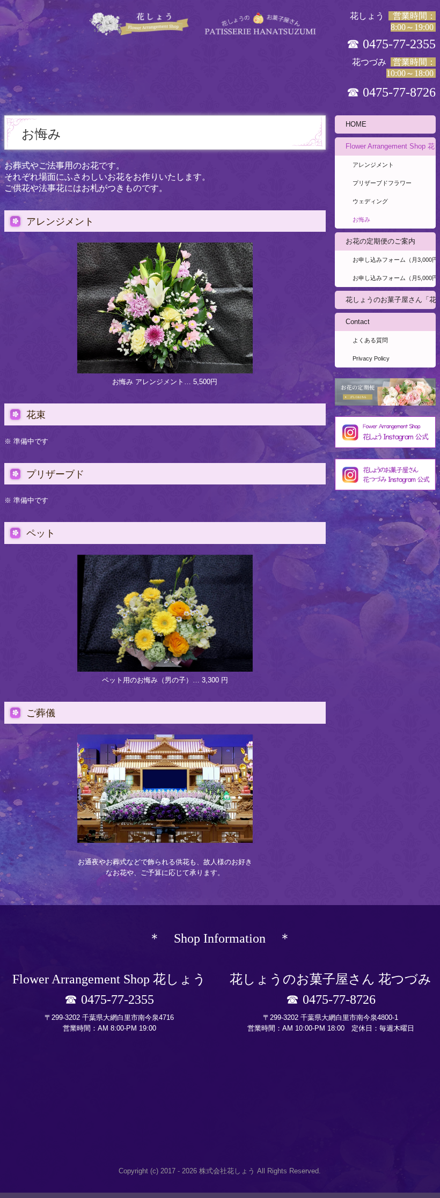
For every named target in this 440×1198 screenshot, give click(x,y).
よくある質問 (370, 340)
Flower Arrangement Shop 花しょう (391, 146)
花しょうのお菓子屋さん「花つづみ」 (391, 300)
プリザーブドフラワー (382, 183)
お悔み (361, 219)
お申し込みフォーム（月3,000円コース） (394, 259)
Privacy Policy (371, 358)
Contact (358, 322)
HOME (356, 124)
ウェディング (370, 201)
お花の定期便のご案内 (380, 241)
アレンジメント (373, 164)
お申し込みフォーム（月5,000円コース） (394, 278)
